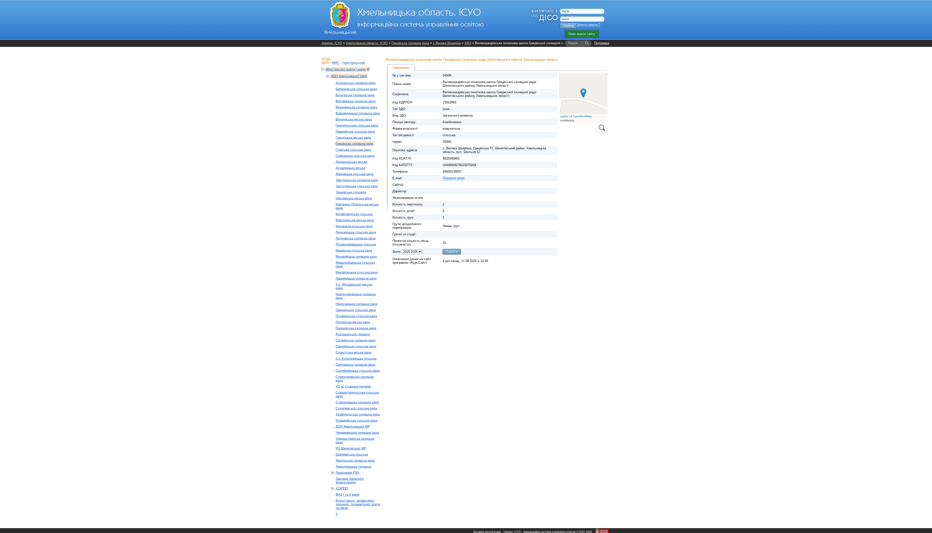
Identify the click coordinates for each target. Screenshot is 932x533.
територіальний (353, 63)
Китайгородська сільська (354, 214)
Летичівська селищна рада (355, 238)
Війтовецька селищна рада (355, 101)
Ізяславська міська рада (354, 198)
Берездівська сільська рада (356, 89)
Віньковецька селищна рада (356, 107)
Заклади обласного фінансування (350, 480)
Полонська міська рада (353, 322)
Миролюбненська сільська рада (355, 264)
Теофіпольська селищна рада (358, 414)
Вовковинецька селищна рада (358, 113)
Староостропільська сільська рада (357, 394)
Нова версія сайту (581, 34)
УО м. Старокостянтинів (353, 386)
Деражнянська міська (351, 162)
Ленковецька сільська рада (356, 232)
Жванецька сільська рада (355, 174)
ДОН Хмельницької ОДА (349, 76)
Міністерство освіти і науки (346, 69)
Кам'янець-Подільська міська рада (357, 206)
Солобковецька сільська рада (358, 370)
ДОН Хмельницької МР (353, 426)
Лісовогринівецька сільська (356, 244)
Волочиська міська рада (354, 119)
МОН (325, 63)
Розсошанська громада (353, 334)
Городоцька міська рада (353, 137)
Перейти (452, 252)
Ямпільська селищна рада (355, 460)
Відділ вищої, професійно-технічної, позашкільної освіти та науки (358, 504)
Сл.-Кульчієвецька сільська (356, 358)
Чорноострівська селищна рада (355, 440)
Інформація (401, 67)
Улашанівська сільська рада (356, 420)
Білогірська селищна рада (355, 95)
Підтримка (601, 43)
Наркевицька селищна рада (356, 278)
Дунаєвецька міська (350, 168)
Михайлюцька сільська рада (357, 272)
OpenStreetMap (582, 116)
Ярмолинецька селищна (353, 466)
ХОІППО (342, 488)
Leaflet (564, 116)
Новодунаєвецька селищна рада (356, 296)
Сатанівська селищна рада (355, 340)
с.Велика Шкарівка (447, 43)
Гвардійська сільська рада (355, 131)
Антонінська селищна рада (355, 83)
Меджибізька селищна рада (356, 256)
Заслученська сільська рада (357, 186)
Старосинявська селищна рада (355, 378)
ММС (335, 63)
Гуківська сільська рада (353, 150)
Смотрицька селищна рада (355, 364)
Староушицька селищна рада (357, 402)
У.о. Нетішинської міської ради (354, 286)
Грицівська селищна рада (410, 43)
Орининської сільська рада (356, 310)
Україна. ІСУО (332, 43)
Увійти (568, 26)
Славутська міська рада (353, 352)
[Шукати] (587, 43)
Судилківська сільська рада (356, 408)
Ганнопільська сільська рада (357, 125)
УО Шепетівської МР (351, 448)
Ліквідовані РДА (347, 472)
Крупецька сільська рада (354, 226)
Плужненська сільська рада (356, 316)
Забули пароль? (588, 24)
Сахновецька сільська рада (356, 346)
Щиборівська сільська (352, 454)
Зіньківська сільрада (351, 192)
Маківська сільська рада (354, 250)
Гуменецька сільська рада (355, 156)
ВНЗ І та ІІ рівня (347, 494)
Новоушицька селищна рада (356, 304)
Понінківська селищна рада (356, 328)
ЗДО (468, 43)
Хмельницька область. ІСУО (367, 43)
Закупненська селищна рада (357, 180)
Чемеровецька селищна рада (357, 432)
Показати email (454, 178)
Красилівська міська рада (355, 220)
